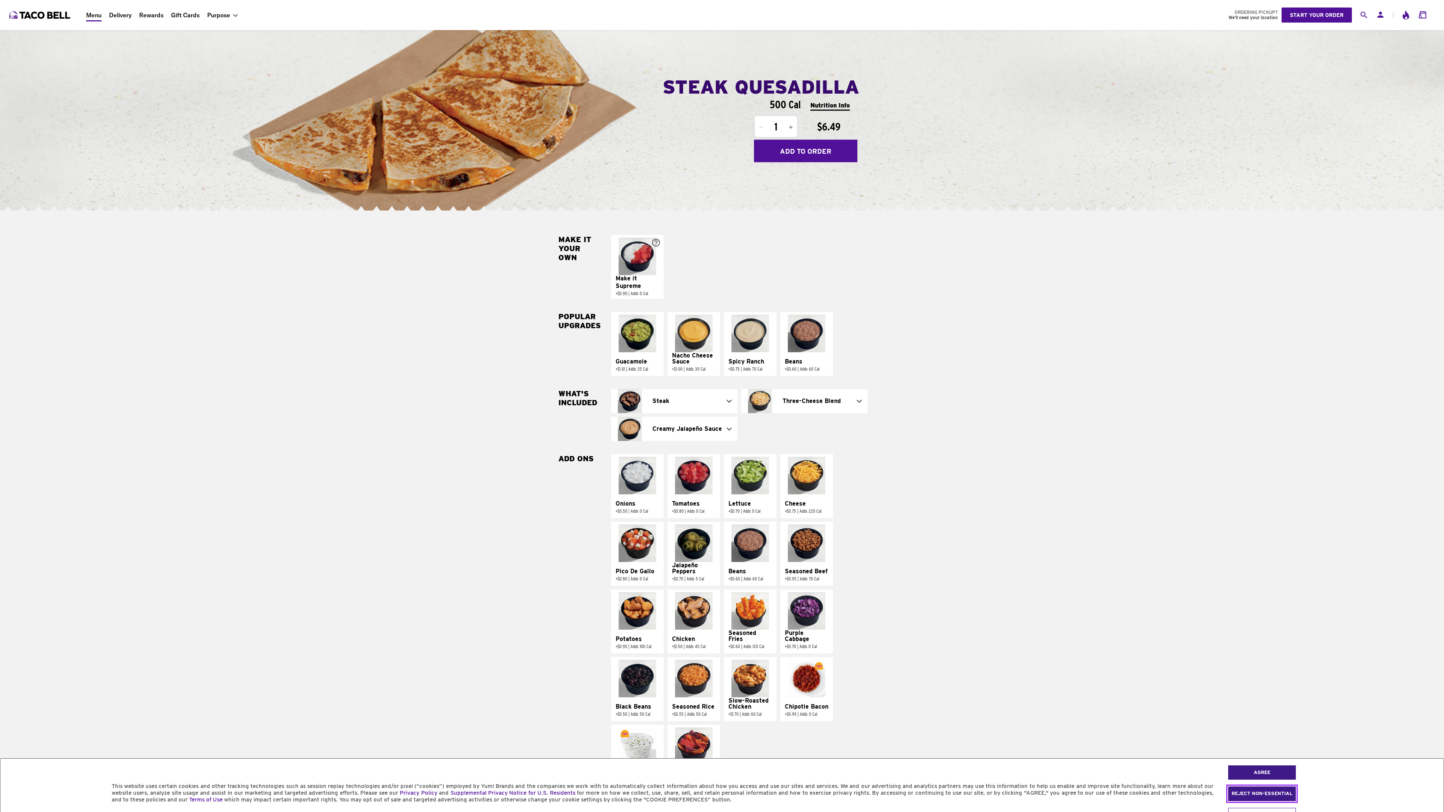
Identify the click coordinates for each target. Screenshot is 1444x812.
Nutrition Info (830, 105)
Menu (94, 15)
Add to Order (805, 151)
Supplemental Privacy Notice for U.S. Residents (512, 792)
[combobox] (674, 401)
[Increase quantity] (790, 127)
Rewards (151, 15)
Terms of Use (206, 799)
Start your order (1317, 15)
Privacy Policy (418, 792)
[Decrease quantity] (761, 127)
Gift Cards (185, 15)
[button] (637, 267)
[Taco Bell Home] (41, 15)
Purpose (218, 15)
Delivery (120, 15)
